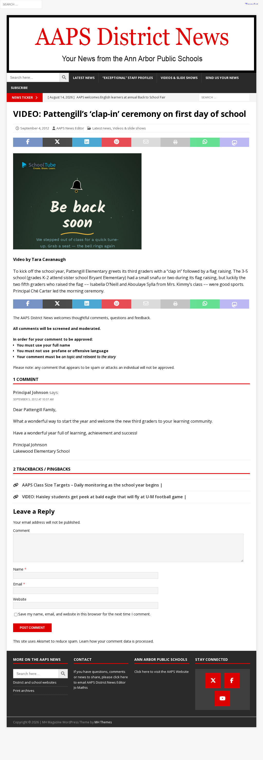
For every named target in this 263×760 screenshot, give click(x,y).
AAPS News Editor (70, 128)
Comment (21, 530)
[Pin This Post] (116, 142)
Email (18, 584)
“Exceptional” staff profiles (127, 78)
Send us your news (222, 78)
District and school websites (35, 682)
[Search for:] (21, 4)
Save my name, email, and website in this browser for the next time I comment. (84, 614)
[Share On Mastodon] (234, 142)
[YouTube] (222, 698)
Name (18, 569)
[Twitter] (213, 680)
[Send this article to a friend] (146, 142)
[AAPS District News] (132, 69)
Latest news (84, 78)
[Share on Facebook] (28, 142)
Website (19, 599)
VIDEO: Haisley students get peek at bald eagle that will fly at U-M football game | (104, 497)
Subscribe (19, 88)
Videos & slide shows (179, 78)
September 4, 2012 (34, 128)
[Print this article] (175, 142)
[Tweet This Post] (57, 142)
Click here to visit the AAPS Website (161, 671)
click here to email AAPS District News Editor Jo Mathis (101, 682)
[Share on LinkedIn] (87, 142)
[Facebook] (232, 680)
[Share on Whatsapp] (205, 142)
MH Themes (103, 722)
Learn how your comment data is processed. (116, 641)
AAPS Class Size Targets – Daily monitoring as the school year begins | (92, 485)
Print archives (23, 690)
